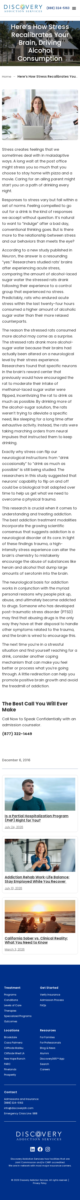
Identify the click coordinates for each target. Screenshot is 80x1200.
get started (49, 988)
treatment (12, 988)
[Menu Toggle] (74, 8)
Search (44, 1064)
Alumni (44, 1053)
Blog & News (47, 1048)
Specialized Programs (18, 1016)
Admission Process (52, 1000)
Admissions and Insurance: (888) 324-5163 (21, 1100)
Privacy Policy (40, 1183)
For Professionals (50, 1042)
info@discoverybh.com (18, 1108)
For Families (47, 1037)
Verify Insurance (50, 994)
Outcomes (10, 1021)
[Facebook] (40, 1149)
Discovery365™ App (52, 1058)
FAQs (43, 1005)
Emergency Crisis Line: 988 (20, 1113)
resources (48, 1030)
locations (11, 1030)
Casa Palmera (13, 1042)
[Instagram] (47, 1149)
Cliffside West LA (14, 1053)
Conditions (11, 1000)
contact (10, 1092)
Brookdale (10, 1037)
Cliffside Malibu (13, 1048)
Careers (45, 1069)
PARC (7, 1064)
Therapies (10, 1010)
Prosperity (10, 1074)
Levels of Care (12, 1005)
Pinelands (10, 1069)
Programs (10, 994)
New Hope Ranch (14, 1058)
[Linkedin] (32, 1149)
